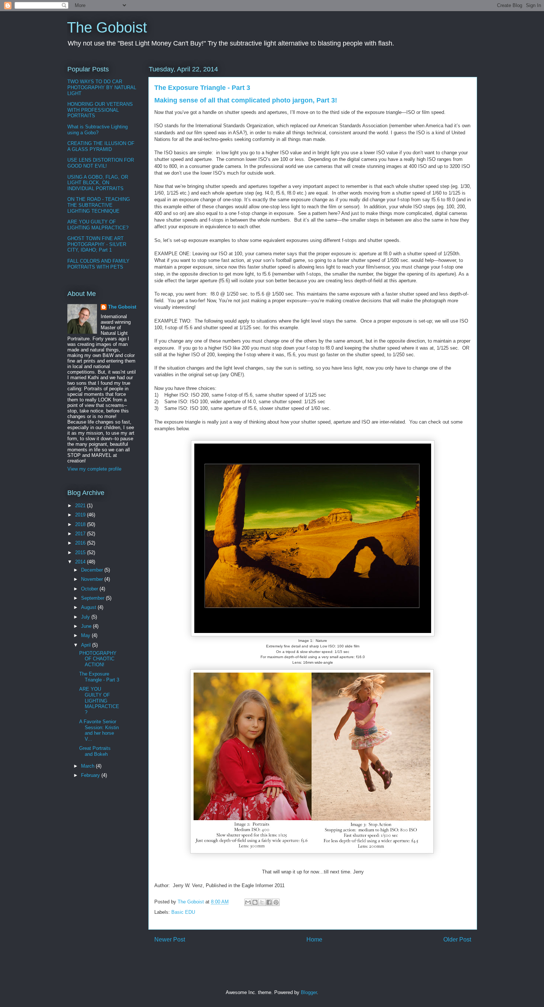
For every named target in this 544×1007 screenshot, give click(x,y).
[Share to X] (262, 902)
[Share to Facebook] (269, 902)
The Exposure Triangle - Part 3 (99, 677)
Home (314, 939)
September (93, 598)
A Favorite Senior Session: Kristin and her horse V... (99, 730)
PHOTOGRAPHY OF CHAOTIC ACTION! (98, 658)
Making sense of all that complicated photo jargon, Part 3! (245, 100)
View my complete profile (94, 469)
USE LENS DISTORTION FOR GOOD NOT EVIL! (100, 163)
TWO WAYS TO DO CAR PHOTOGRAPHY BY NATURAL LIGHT (101, 87)
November (92, 579)
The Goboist (107, 27)
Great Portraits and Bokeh (95, 751)
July (86, 617)
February (91, 775)
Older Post (457, 939)
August (89, 607)
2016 (81, 543)
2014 (81, 562)
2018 (81, 524)
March (88, 766)
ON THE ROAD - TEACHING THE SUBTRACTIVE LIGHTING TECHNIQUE (98, 204)
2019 (81, 515)
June (87, 626)
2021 (81, 505)
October (90, 589)
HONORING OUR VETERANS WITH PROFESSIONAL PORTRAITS (100, 109)
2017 (81, 533)
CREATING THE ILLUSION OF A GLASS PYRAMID (100, 146)
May (86, 635)
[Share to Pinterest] (276, 902)
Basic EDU (183, 912)
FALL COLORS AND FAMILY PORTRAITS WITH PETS (98, 264)
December (92, 570)
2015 (81, 552)
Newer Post (169, 939)
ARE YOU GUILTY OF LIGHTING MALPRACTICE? (97, 224)
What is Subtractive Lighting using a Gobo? (97, 129)
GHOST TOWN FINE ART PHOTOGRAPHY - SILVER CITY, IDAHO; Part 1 (96, 244)
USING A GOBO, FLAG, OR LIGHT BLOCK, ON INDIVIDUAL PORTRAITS (97, 182)
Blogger (309, 992)
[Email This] (248, 902)
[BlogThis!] (255, 902)
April (86, 645)
